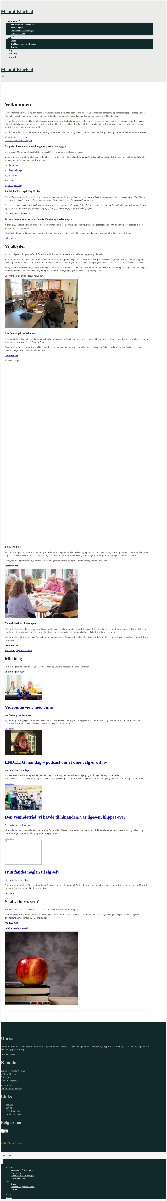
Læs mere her (11, 355)
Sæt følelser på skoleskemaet (23, 24)
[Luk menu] (2, 1161)
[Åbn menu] (3, 75)
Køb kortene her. (12, 238)
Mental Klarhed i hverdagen (22, 30)
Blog (10, 50)
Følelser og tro (17, 27)
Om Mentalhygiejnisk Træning (23, 44)
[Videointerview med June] (23, 699)
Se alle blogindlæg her (15, 671)
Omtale (14, 47)
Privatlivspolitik (13, 1111)
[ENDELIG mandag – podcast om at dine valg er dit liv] (23, 754)
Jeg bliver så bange (13, 170)
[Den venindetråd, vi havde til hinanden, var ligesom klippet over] (23, 809)
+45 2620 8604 (7, 1085)
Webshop (12, 53)
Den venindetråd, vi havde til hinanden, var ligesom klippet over (65, 817)
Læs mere (9, 728)
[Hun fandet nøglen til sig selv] (23, 863)
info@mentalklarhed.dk (16, 928)
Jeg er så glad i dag (13, 185)
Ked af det (9, 180)
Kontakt (12, 57)
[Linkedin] (6, 1132)
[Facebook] (3, 1132)
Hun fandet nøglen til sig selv (32, 872)
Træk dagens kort (18, 34)
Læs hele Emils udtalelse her (18, 213)
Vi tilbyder (10, 1167)
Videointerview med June (29, 707)
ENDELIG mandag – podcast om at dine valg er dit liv (56, 762)
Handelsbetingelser (15, 1114)
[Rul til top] (4, 1156)
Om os (13, 41)
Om (7, 1181)
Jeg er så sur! (11, 175)
